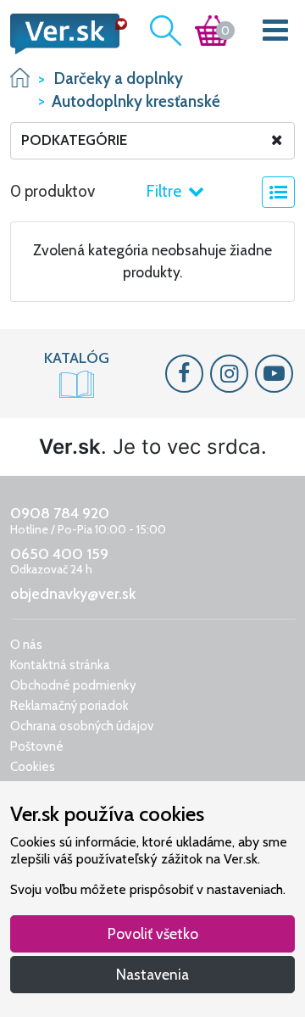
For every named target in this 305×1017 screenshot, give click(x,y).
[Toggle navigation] (276, 33)
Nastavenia (152, 974)
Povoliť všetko (153, 933)
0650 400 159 (59, 554)
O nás (26, 644)
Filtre (165, 191)
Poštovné (37, 746)
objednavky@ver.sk (73, 593)
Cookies (32, 766)
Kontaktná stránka (60, 665)
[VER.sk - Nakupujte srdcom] (63, 34)
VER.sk (20, 77)
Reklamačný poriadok (69, 705)
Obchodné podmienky (73, 685)
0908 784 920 (59, 513)
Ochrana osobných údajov (81, 726)
